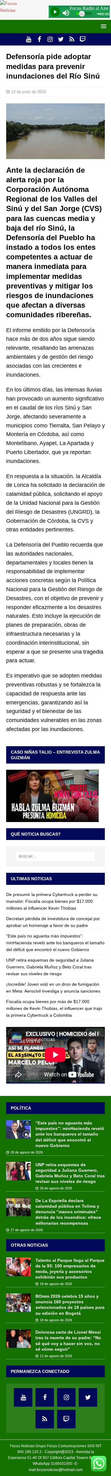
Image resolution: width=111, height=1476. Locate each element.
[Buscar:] (55, 856)
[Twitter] (61, 39)
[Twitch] (82, 39)
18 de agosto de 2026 (56, 1284)
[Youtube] (28, 39)
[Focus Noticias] (13, 10)
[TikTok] (71, 39)
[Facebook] (39, 39)
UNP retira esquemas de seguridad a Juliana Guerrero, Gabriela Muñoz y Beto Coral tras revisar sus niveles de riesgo (50, 967)
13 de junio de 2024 (28, 91)
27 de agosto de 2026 (26, 1230)
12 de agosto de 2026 (56, 1356)
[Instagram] (50, 39)
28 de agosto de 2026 (26, 1152)
